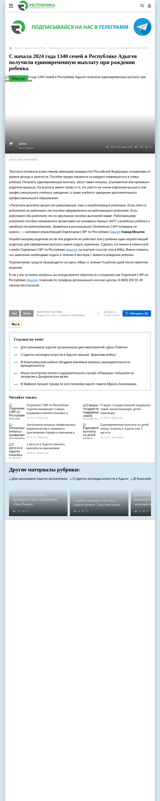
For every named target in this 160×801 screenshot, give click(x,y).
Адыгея (115, 232)
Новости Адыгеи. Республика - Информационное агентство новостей (52, 48)
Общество (99, 48)
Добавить (112, 313)
